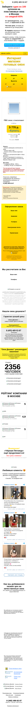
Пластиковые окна (7, 693)
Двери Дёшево (18, 688)
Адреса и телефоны (13, 696)
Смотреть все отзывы (15, 575)
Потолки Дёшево (18, 686)
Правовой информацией (16, 258)
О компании (18, 695)
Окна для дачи (9, 695)
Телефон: (14, 279)
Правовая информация (13, 705)
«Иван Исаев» (19, 702)
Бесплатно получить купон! (14, 45)
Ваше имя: (14, 274)
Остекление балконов (18, 693)
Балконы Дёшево (18, 684)
